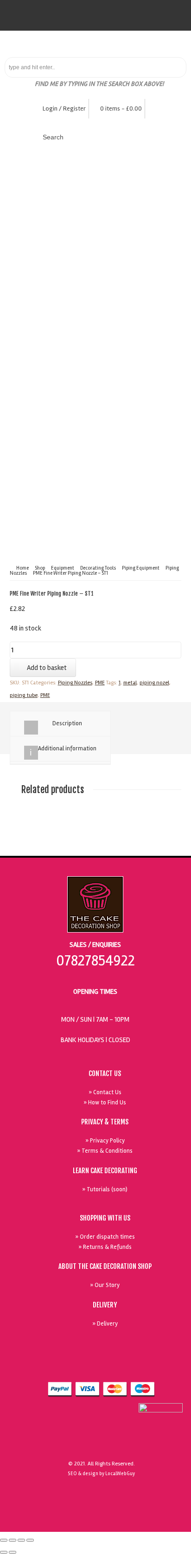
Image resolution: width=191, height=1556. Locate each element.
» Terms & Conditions (105, 1151)
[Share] (12, 1540)
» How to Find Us (104, 1102)
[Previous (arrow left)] (3, 1552)
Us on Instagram (170, 1366)
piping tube (24, 695)
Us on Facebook (106, 1366)
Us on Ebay (85, 1366)
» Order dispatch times (105, 1237)
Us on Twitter (128, 1366)
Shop (40, 568)
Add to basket (47, 667)
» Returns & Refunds (105, 1247)
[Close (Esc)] (3, 1540)
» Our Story (105, 1285)
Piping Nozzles (75, 682)
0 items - (121, 108)
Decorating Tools (98, 568)
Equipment (62, 568)
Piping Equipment (140, 568)
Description (67, 723)
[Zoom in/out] (30, 1540)
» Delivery (105, 1323)
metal (130, 682)
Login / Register (64, 108)
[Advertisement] (95, 317)
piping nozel (154, 682)
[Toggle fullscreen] (21, 1540)
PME (100, 682)
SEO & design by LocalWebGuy (101, 1474)
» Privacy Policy (105, 1140)
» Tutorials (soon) (104, 1189)
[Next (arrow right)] (12, 1552)
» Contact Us (105, 1092)
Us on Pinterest (149, 1366)
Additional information (67, 748)
